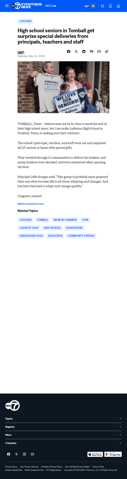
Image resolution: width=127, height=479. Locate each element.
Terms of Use (98, 467)
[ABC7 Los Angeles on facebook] (8, 454)
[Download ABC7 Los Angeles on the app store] (95, 454)
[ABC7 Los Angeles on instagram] (24, 454)
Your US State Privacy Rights (77, 467)
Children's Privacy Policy (51, 467)
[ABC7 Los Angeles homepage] (27, 6)
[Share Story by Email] (99, 51)
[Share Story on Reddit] (84, 51)
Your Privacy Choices (29, 467)
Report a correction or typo (31, 203)
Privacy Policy (11, 467)
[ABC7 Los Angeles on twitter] (16, 454)
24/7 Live (50, 5)
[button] (6, 5)
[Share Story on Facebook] (68, 51)
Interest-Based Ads (13, 470)
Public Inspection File (34, 470)
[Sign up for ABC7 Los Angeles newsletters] (32, 454)
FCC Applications (53, 470)
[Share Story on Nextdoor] (91, 51)
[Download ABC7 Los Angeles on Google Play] (113, 454)
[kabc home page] (12, 405)
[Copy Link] (106, 51)
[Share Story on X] (76, 51)
